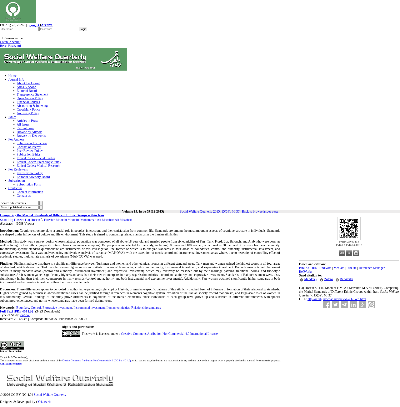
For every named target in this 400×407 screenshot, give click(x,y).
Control (36, 307)
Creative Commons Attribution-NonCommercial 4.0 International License (169, 333)
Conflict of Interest (29, 147)
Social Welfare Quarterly (50, 394)
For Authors (16, 139)
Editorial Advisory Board (33, 177)
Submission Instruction (32, 143)
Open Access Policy (30, 98)
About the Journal (28, 83)
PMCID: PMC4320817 (349, 244)
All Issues (23, 124)
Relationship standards (146, 307)
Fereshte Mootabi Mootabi (61, 220)
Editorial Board (27, 90)
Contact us (15, 188)
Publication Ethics (28, 154)
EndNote (325, 268)
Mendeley (310, 279)
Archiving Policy (28, 113)
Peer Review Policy (30, 150)
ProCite (351, 268)
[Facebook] (326, 304)
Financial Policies (28, 102)
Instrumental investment (89, 307)
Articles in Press (27, 120)
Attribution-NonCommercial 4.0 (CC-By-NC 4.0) (106, 360)
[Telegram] (344, 304)
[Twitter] (335, 304)
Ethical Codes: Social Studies (36, 158)
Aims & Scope (26, 87)
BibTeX (304, 268)
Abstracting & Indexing (32, 105)
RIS (314, 268)
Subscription (16, 180)
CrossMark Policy (28, 109)
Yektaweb (44, 401)
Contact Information (30, 192)
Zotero (328, 279)
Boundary (22, 307)
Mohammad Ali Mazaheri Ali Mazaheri (106, 220)
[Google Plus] (362, 304)
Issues (12, 117)
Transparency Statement (32, 94)
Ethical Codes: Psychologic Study (39, 162)
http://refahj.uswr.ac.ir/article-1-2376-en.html (337, 299)
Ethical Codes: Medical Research (38, 165)
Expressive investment (57, 307)
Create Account (10, 42)
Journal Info (16, 79)
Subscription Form (29, 184)
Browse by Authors (29, 132)
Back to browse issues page (260, 211)
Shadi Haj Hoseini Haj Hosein (20, 220)
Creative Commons (71, 360)
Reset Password (10, 45)
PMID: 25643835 (349, 241)
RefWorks (305, 271)
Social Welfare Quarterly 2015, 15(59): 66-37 (210, 211)
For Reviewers (18, 169)
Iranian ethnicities (118, 307)
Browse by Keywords (31, 135)
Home (12, 75)
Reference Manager (372, 268)
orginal (25, 315)
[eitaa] (371, 304)
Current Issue (25, 128)
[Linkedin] (353, 304)
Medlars (339, 268)
